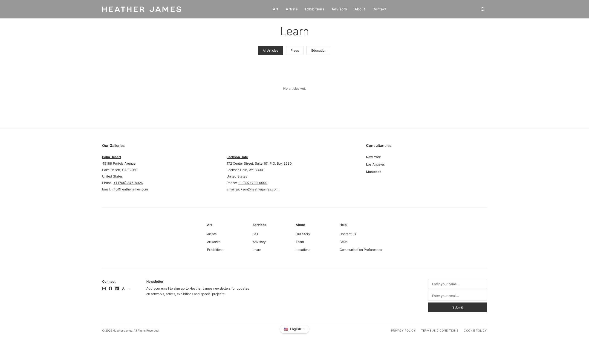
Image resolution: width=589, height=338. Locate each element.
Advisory (339, 9)
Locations (303, 250)
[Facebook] (110, 288)
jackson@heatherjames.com (257, 189)
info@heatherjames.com (130, 189)
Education (318, 50)
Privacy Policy (403, 330)
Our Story (303, 234)
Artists (292, 9)
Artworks (213, 242)
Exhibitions (314, 9)
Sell (255, 234)
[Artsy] (123, 288)
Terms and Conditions (439, 330)
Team (300, 242)
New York (373, 157)
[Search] (483, 9)
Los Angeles (375, 164)
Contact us (348, 234)
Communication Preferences (361, 250)
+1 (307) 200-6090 (252, 183)
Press (295, 50)
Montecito (373, 172)
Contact (379, 9)
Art (275, 9)
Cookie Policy (475, 330)
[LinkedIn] (117, 288)
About (360, 9)
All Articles (270, 50)
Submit (457, 307)
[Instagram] (104, 288)
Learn (257, 250)
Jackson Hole (237, 157)
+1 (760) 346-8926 (128, 183)
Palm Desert (111, 157)
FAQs (343, 242)
